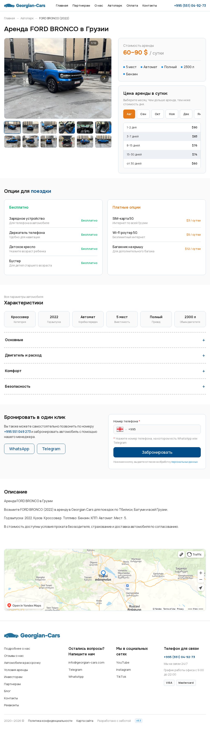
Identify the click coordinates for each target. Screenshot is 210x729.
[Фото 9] (48, 141)
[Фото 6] (103, 127)
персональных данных (184, 462)
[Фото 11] (85, 141)
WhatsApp (19, 448)
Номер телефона (126, 421)
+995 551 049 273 (17, 431)
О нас (99, 5)
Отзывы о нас (14, 656)
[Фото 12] (103, 141)
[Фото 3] (48, 127)
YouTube (122, 662)
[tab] (129, 114)
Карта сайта (84, 721)
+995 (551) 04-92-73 (190, 5)
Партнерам (81, 5)
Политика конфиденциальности (50, 721)
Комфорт (13, 371)
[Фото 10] (67, 141)
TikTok (121, 676)
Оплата (132, 5)
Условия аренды (16, 670)
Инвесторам (13, 677)
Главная (62, 5)
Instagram (123, 669)
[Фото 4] (67, 127)
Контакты (150, 5)
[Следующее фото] (104, 78)
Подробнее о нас (17, 648)
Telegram (51, 448)
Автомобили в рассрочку (22, 662)
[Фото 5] (85, 127)
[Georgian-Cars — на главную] (24, 5)
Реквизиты (11, 705)
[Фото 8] (30, 141)
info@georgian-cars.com (86, 662)
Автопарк (115, 5)
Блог (7, 691)
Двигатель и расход (23, 355)
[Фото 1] (12, 127)
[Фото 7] (12, 141)
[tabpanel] (162, 145)
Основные (14, 340)
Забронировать (157, 452)
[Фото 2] (30, 127)
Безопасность (17, 386)
